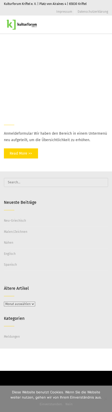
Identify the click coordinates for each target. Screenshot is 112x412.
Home (89, 55)
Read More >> (21, 153)
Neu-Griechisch (15, 220)
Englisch (10, 254)
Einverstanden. (51, 404)
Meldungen (12, 336)
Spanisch (10, 264)
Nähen (8, 242)
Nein (69, 404)
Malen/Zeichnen (15, 232)
